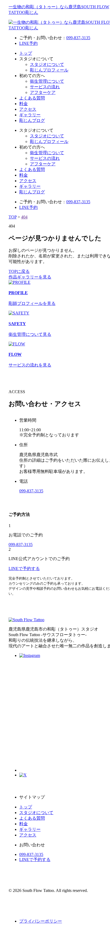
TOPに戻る (19, 271)
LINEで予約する (34, 859)
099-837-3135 (78, 37)
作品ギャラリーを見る (30, 277)
